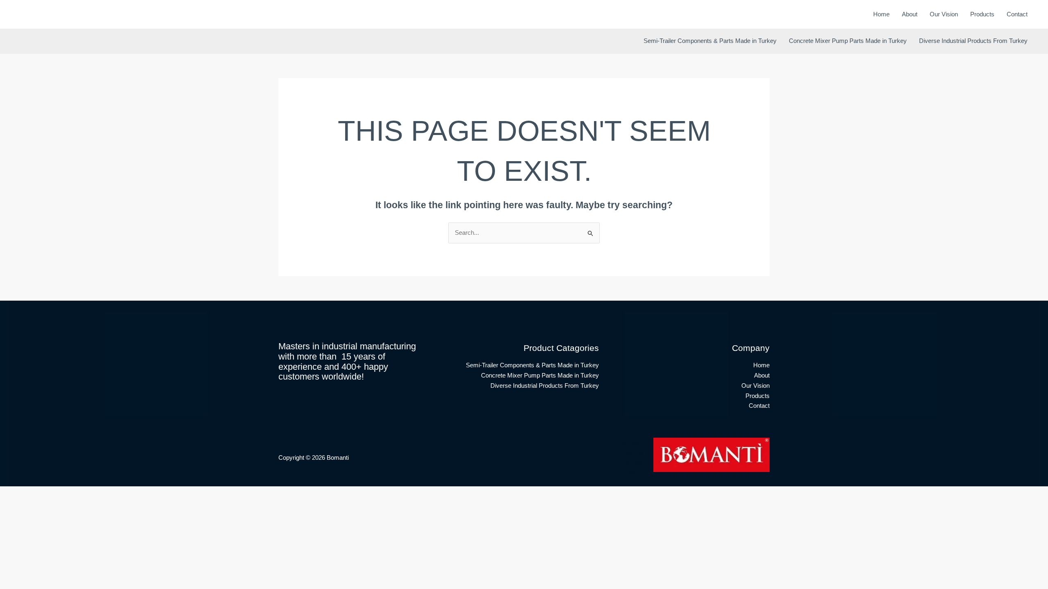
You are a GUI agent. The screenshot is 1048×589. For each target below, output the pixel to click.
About (909, 14)
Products (982, 14)
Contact (1017, 14)
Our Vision (944, 14)
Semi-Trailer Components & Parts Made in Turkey (710, 40)
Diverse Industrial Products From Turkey (973, 40)
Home (881, 14)
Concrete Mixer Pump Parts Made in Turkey (848, 40)
